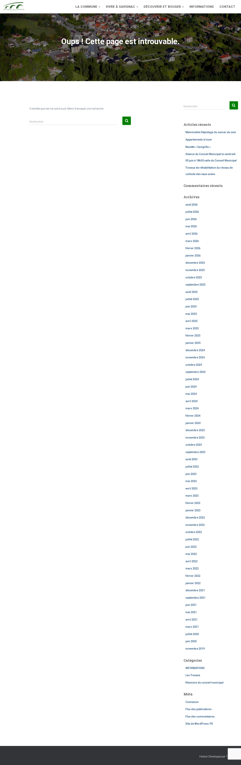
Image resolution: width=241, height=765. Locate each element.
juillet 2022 (192, 539)
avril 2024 (191, 401)
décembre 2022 (195, 517)
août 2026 (191, 204)
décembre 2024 (195, 350)
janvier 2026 (193, 255)
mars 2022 (192, 568)
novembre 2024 (195, 357)
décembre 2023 (195, 430)
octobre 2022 (193, 532)
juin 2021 (191, 604)
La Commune (87, 6)
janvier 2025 (193, 342)
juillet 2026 (192, 211)
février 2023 (192, 503)
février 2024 (192, 415)
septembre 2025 (195, 284)
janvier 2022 (193, 583)
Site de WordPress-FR (199, 723)
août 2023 (191, 459)
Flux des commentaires (200, 716)
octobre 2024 (193, 364)
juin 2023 (191, 473)
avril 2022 (191, 561)
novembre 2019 (195, 648)
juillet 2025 (192, 299)
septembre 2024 (195, 371)
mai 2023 (191, 481)
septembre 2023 (195, 452)
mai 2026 (191, 226)
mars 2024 (192, 408)
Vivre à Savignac (121, 6)
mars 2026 (192, 241)
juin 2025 (191, 306)
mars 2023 (192, 495)
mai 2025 (191, 313)
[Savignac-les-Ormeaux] (13, 7)
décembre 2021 (195, 590)
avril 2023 (191, 488)
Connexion (192, 702)
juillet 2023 (192, 466)
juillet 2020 (192, 634)
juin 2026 (191, 219)
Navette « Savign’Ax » (198, 146)
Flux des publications (198, 709)
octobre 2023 (193, 444)
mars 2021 (192, 626)
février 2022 (192, 575)
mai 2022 (191, 553)
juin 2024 (191, 386)
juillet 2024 (192, 379)
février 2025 (192, 335)
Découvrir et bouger (163, 6)
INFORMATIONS (201, 6)
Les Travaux (192, 675)
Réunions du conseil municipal (204, 682)
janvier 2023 (193, 510)
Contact (227, 6)
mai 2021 (191, 612)
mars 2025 (192, 328)
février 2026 (192, 248)
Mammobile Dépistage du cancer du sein (210, 132)
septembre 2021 (195, 597)
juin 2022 (191, 546)
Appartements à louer (198, 139)
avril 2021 (191, 619)
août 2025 (191, 291)
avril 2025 (191, 321)
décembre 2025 (195, 262)
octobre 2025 (193, 277)
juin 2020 (191, 641)
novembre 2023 (195, 437)
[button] (99, 6)
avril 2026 (191, 233)
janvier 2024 (193, 423)
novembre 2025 (195, 270)
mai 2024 (191, 393)
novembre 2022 (195, 524)
